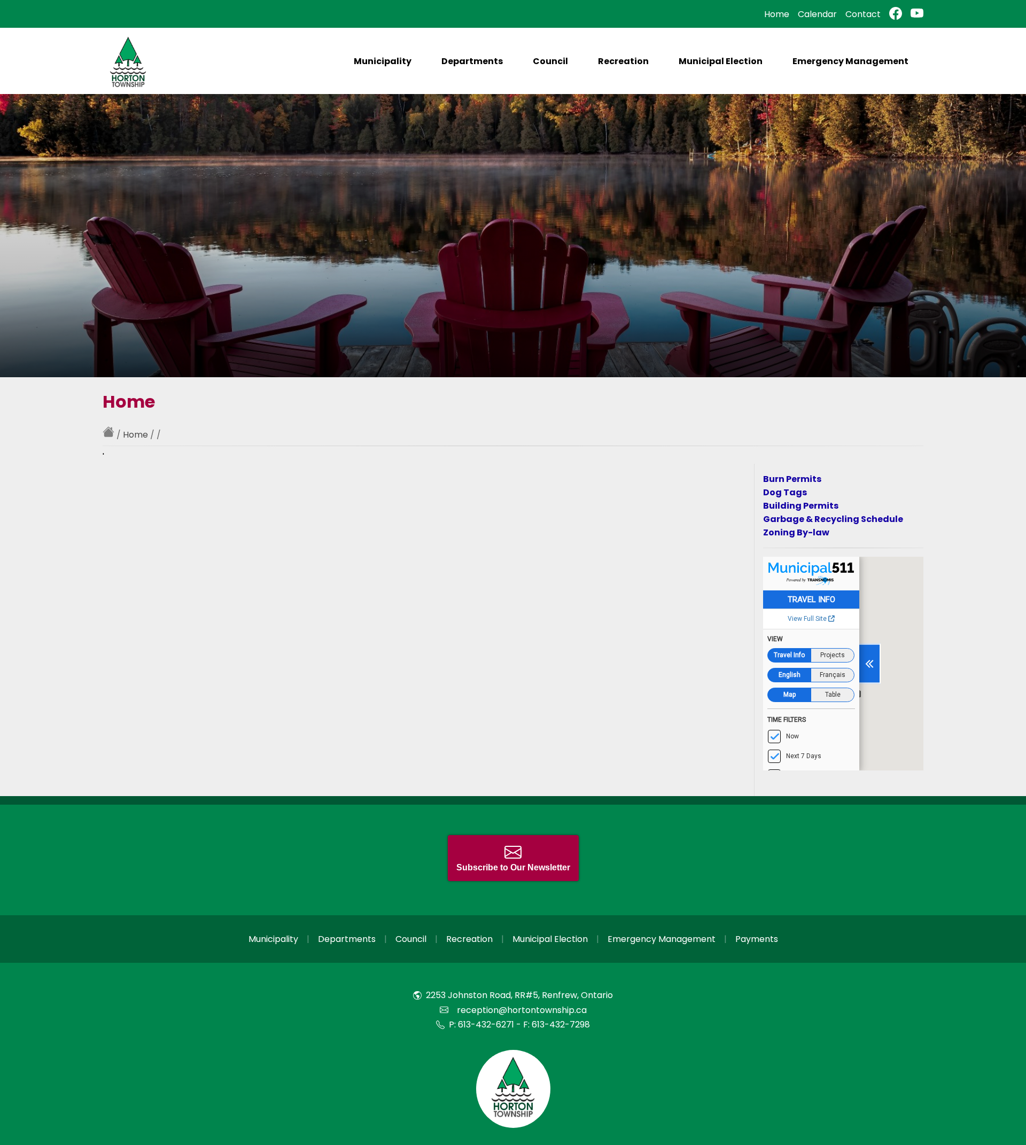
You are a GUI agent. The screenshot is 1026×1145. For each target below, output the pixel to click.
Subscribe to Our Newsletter (513, 867)
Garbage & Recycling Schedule (833, 519)
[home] (109, 435)
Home (776, 14)
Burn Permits (792, 479)
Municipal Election (721, 61)
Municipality (382, 61)
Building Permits (800, 506)
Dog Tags (785, 492)
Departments (472, 61)
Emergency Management (850, 61)
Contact (863, 14)
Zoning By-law (796, 532)
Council (550, 61)
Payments (756, 939)
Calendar (817, 14)
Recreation (623, 61)
